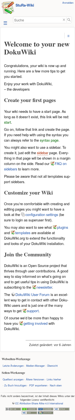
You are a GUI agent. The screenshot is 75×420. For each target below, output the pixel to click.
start (7, 122)
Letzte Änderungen (13, 365)
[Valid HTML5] (61, 409)
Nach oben (56, 385)
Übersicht (52, 365)
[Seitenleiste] (5, 22)
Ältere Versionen (35, 379)
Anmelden (67, 2)
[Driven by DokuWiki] (45, 413)
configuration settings (41, 214)
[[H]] (8, 8)
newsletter (44, 287)
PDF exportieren (38, 385)
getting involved (35, 323)
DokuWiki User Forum (32, 294)
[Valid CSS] (29, 413)
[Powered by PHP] (45, 409)
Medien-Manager (35, 365)
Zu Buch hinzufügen (15, 385)
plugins (62, 227)
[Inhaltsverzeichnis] (68, 36)
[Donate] (29, 409)
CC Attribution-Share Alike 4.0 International (39, 403)
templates (22, 232)
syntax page (49, 140)
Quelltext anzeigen (13, 379)
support (33, 310)
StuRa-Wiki (25, 5)
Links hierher (54, 379)
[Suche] (69, 20)
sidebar (42, 152)
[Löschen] (64, 20)
